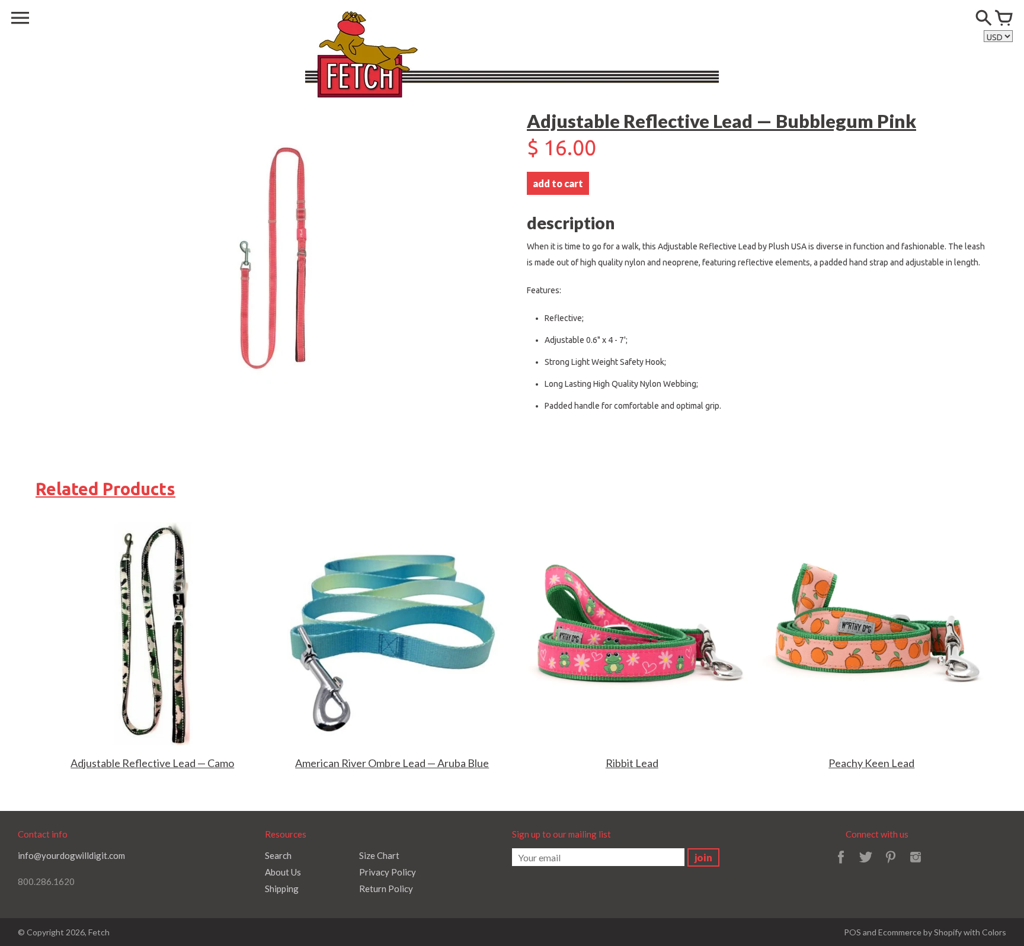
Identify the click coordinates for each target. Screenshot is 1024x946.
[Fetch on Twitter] (866, 865)
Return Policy (386, 888)
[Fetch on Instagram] (915, 865)
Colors (994, 932)
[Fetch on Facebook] (841, 865)
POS (852, 932)
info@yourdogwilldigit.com (71, 855)
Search (278, 855)
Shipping (282, 888)
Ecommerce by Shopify (920, 932)
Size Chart (379, 855)
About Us (283, 872)
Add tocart (558, 183)
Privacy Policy (387, 872)
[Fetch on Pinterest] (891, 865)
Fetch (99, 932)
